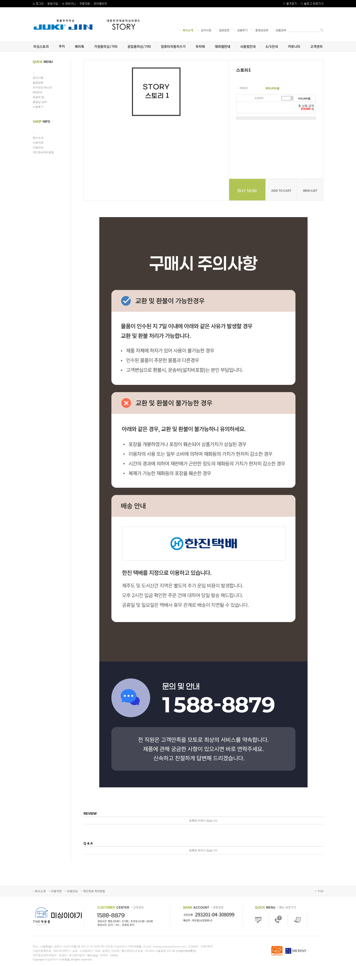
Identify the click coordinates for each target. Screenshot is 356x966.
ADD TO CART (281, 190)
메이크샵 (92, 955)
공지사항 (38, 77)
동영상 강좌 (40, 101)
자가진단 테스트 (42, 87)
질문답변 (38, 82)
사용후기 (38, 106)
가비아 (114, 955)
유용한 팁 (38, 97)
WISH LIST (310, 190)
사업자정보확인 (186, 950)
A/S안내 (37, 92)
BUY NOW (247, 191)
